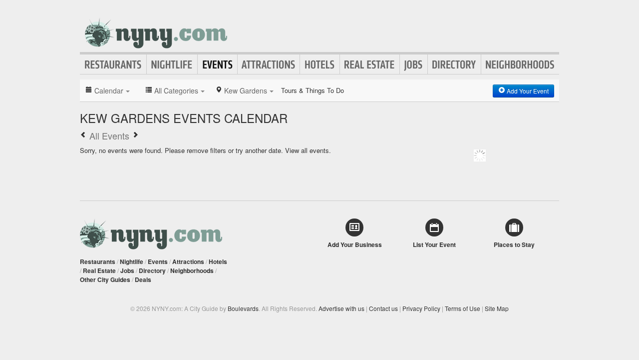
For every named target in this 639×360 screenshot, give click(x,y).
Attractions (269, 64)
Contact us (383, 308)
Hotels (319, 64)
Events (217, 64)
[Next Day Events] (135, 135)
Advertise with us (341, 308)
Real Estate (369, 64)
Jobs (413, 64)
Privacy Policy (421, 308)
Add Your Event (527, 90)
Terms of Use (462, 308)
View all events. (308, 150)
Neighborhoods (520, 64)
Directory (454, 64)
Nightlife (172, 64)
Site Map (497, 308)
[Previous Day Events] (83, 135)
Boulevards (243, 308)
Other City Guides (105, 279)
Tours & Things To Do (312, 90)
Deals (143, 279)
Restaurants (113, 64)
